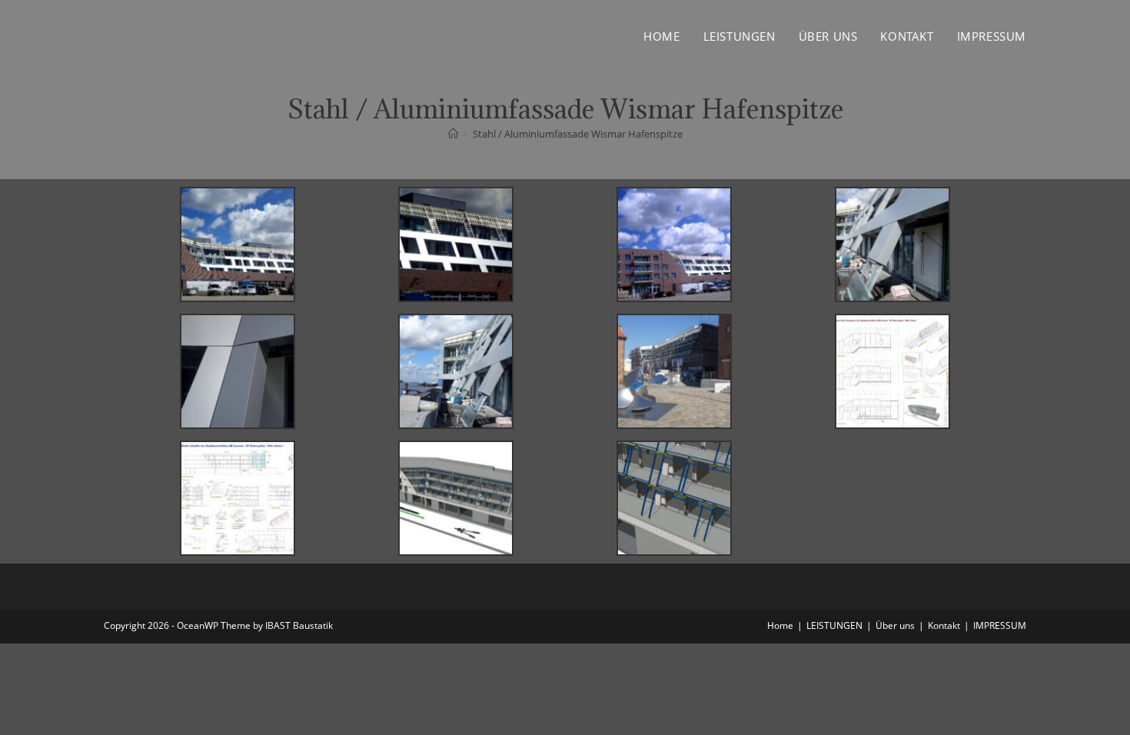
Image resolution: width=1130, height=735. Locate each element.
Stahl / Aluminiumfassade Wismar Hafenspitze (578, 134)
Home (780, 625)
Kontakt (944, 625)
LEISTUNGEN (834, 625)
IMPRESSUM (999, 625)
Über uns (895, 625)
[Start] (453, 134)
